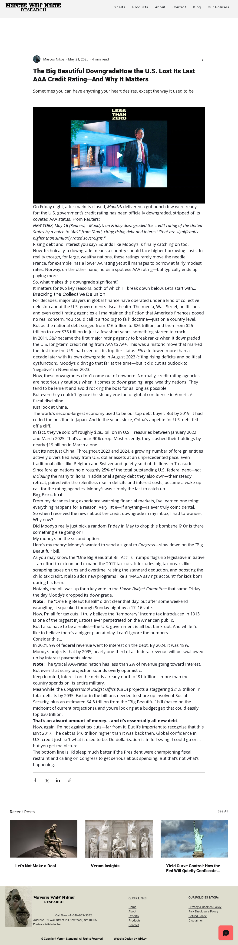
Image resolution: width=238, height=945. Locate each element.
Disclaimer (195, 920)
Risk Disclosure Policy (203, 911)
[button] (218, 7)
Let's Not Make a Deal (35, 865)
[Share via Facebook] (35, 780)
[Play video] (119, 155)
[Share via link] (69, 780)
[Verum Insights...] (119, 839)
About (132, 911)
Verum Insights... (107, 865)
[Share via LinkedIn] (58, 780)
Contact (134, 925)
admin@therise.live (50, 924)
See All (223, 811)
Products (135, 920)
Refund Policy (197, 916)
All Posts (17, 27)
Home (132, 907)
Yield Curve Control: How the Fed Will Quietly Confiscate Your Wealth (193, 868)
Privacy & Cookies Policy (204, 907)
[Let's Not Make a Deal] (43, 839)
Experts (134, 916)
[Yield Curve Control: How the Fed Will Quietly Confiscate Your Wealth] (194, 839)
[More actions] (202, 59)
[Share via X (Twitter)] (46, 780)
